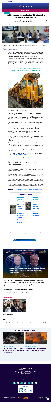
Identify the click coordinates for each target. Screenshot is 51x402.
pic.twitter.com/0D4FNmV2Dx (25, 289)
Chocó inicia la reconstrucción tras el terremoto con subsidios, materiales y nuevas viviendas (13, 350)
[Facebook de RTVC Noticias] (14, 383)
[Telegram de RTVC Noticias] (32, 383)
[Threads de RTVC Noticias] (36, 383)
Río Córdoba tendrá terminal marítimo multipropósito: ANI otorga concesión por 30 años (36, 208)
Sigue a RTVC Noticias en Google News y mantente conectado (26, 240)
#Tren (9, 190)
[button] (24, 233)
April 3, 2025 (30, 157)
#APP (40, 189)
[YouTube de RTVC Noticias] (25, 383)
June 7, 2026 (26, 292)
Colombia (6, 12)
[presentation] (10, 232)
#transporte (20, 190)
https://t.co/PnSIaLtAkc (20, 154)
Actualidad (20, 197)
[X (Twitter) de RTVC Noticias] (18, 383)
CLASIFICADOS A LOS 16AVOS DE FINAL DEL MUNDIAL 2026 (26, 0)
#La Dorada (24, 189)
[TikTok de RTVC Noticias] (29, 383)
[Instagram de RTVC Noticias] (21, 383)
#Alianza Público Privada (33, 189)
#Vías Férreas (14, 190)
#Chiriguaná (19, 189)
